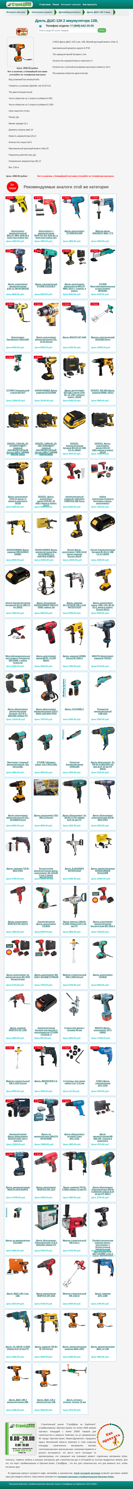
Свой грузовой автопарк (87, 1473)
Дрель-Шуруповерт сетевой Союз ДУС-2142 (74, 1136)
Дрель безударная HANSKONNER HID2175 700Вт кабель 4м (46, 605)
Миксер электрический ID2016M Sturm (103, 338)
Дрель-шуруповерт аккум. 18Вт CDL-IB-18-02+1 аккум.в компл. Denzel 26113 (102, 606)
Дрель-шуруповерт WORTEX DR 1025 (46, 1295)
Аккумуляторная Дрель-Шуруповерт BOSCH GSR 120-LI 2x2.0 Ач (18, 1137)
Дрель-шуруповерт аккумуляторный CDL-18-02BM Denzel (17, 817)
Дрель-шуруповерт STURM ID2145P (74, 232)
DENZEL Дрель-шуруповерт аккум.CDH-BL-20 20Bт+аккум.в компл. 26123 (46, 501)
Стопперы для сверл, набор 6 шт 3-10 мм (74, 1082)
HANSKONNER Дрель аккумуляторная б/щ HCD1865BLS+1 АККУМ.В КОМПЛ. (46, 553)
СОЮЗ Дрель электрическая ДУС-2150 (102, 1083)
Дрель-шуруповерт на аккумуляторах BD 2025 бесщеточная (18, 977)
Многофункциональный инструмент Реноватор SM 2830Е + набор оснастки (17, 659)
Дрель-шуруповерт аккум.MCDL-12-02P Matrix (46, 658)
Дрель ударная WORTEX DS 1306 (18, 1029)
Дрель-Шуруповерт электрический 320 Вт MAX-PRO (102, 817)
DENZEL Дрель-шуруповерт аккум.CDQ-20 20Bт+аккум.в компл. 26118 (103, 448)
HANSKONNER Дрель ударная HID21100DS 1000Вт (18, 552)
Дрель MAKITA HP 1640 (74, 337)
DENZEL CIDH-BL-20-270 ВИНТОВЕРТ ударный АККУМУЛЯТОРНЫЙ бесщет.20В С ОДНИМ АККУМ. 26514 (18, 449)
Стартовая (45, 4)
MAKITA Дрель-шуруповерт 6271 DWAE (103, 1030)
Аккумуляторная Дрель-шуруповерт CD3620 (46, 924)
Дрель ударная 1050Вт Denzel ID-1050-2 (74, 657)
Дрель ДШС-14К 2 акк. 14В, (18, 1295)
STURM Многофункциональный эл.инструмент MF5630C (102, 287)
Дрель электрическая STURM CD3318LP (46, 285)
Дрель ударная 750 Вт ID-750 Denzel (46, 1348)
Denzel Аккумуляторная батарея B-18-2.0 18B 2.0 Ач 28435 (17, 605)
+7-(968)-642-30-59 (81, 25)
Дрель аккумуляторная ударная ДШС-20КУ (74, 1348)
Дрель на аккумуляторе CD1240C (18, 1241)
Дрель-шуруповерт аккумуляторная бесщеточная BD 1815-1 (103, 924)
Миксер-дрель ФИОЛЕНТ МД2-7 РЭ (102, 232)
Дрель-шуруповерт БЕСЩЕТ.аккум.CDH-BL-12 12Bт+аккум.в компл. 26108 (74, 393)
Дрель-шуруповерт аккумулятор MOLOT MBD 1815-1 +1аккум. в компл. (74, 287)
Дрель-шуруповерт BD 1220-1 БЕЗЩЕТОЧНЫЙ (46, 976)
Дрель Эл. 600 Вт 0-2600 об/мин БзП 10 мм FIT (18, 1348)
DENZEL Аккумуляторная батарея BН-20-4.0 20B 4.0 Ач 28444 (74, 446)
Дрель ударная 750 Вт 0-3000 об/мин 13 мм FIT (74, 1188)
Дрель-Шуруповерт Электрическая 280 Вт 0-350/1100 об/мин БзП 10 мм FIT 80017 (102, 1190)
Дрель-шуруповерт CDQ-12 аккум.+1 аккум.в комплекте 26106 (18, 500)
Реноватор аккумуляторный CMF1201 (103, 711)
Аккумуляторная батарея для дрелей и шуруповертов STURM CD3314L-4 (46, 1031)
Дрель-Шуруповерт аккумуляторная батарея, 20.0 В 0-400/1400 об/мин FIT (18, 712)
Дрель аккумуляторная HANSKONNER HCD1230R (103, 870)
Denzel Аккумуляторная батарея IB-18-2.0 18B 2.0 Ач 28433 (103, 552)
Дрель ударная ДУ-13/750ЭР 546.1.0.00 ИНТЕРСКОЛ (74, 605)
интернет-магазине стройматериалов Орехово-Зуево (86, 1477)
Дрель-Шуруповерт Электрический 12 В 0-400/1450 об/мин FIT (46, 1242)
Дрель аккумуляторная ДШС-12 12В (103, 1348)
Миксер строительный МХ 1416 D (74, 1295)
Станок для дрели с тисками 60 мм (74, 1029)
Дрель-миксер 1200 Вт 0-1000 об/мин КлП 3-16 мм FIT (74, 924)
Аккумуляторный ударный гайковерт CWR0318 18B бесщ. (74, 499)
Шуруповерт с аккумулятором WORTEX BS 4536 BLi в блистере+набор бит (46, 234)
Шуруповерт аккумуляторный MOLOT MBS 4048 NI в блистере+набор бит (18, 234)
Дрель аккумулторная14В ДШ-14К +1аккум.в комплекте (103, 1137)
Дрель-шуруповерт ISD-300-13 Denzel (46, 816)
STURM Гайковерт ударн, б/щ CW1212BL (46, 763)
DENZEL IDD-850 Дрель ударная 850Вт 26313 (103, 391)
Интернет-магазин (71, 4)
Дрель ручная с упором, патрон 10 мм (74, 1401)
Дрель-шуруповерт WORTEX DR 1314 (46, 1188)
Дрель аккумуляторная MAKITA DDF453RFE (18, 1188)
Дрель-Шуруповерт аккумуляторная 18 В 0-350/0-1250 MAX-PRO (46, 711)
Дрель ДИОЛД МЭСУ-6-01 (46, 1082)
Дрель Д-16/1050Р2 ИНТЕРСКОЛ (74, 869)
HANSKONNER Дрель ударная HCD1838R (46, 391)
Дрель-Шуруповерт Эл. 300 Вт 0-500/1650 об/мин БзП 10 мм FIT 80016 (103, 765)
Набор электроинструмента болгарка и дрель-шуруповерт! (103, 500)
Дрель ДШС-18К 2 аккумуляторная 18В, (18, 1401)
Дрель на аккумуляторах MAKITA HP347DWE (46, 1136)
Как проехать (90, 4)
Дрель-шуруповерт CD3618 (103, 976)
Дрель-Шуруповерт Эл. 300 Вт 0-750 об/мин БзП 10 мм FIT (74, 817)
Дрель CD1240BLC (74, 709)
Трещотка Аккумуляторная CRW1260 (74, 764)
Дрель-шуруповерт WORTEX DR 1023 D (18, 923)
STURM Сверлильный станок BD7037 (17, 391)
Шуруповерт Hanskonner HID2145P (18, 338)
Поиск (56, 4)
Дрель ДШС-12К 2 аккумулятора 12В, (46, 1401)
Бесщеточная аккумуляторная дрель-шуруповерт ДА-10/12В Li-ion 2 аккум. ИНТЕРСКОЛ (46, 873)
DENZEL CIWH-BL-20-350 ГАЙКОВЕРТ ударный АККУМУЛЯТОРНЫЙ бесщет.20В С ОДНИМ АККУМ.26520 (46, 449)
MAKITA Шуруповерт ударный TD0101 (103, 657)
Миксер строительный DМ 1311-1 (74, 1241)
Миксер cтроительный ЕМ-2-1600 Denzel (74, 976)
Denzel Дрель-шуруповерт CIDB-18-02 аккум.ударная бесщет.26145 (74, 553)
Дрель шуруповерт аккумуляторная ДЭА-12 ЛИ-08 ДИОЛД (18, 286)
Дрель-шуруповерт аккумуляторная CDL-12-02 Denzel (46, 339)
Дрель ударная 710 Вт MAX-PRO (17, 869)
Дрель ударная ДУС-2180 (103, 1295)
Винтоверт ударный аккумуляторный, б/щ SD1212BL (18, 764)
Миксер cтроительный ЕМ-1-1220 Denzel (18, 1082)
